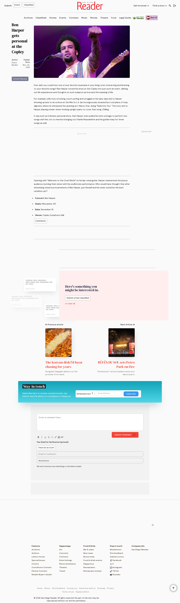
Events (62, 17)
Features (36, 546)
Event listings (65, 560)
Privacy (110, 588)
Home (40, 588)
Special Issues (38, 560)
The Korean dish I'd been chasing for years (63, 364)
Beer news (88, 553)
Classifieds (41, 17)
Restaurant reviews (92, 571)
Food (113, 17)
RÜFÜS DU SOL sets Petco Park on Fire (116, 364)
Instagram (117, 567)
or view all (70, 303)
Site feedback (116, 553)
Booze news (88, 556)
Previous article (55, 324)
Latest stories (38, 556)
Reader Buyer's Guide (42, 574)
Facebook (116, 560)
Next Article (126, 324)
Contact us (72, 588)
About (47, 588)
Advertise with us (87, 588)
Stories (52, 17)
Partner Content (39, 571)
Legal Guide (125, 17)
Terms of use (68, 592)
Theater (104, 17)
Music (84, 17)
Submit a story (117, 556)
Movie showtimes (67, 564)
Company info (138, 546)
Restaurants (89, 567)
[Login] (174, 5)
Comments (40, 221)
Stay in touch (116, 546)
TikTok (115, 571)
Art (60, 549)
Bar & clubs (88, 549)
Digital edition (82, 592)
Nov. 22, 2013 (26, 66)
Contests (73, 17)
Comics (35, 564)
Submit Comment (123, 434)
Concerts (63, 553)
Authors (35, 553)
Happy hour (88, 564)
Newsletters (115, 549)
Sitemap (101, 588)
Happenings (65, 546)
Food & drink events (92, 560)
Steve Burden (15, 63)
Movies (93, 17)
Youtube (116, 574)
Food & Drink (89, 546)
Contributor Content (42, 567)
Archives (28, 17)
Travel (62, 571)
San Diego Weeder (140, 549)
